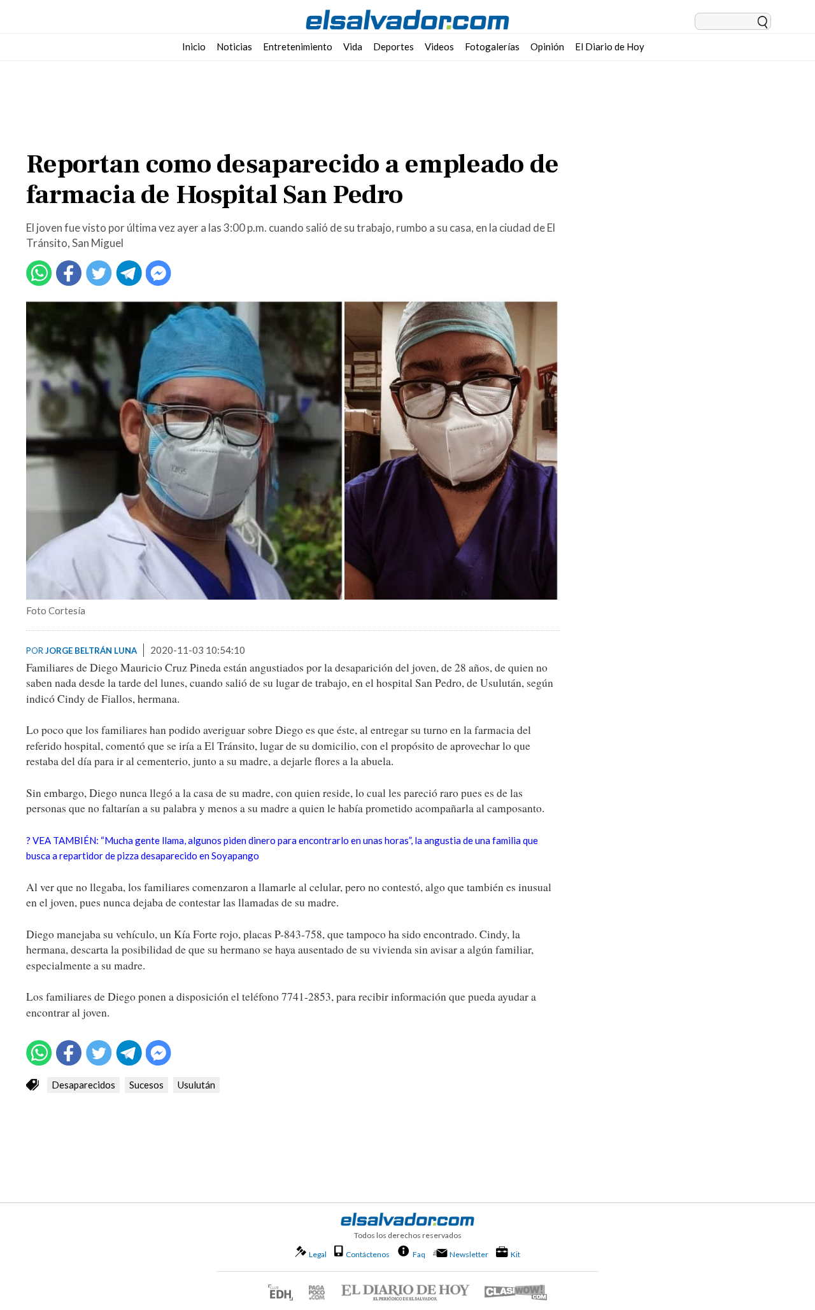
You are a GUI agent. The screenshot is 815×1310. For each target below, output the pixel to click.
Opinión (547, 46)
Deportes (393, 46)
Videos (439, 46)
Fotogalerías (492, 46)
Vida (352, 46)
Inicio (194, 46)
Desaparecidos (83, 1084)
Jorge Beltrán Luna (91, 650)
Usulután (196, 1084)
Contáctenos (368, 1254)
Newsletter (469, 1254)
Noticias (234, 46)
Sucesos (146, 1084)
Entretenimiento (297, 46)
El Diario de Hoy (609, 46)
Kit (515, 1254)
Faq (419, 1254)
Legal (318, 1254)
